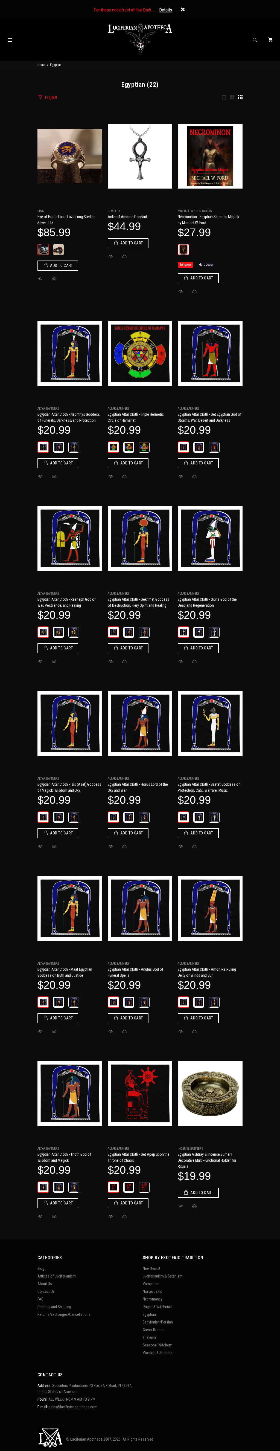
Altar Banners (48, 409)
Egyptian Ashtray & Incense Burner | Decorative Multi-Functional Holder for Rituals (207, 1160)
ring (40, 211)
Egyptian (149, 1314)
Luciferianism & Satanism (162, 1276)
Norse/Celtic (152, 1291)
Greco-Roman (153, 1330)
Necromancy (152, 1299)
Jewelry (114, 211)
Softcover (185, 265)
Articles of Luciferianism (56, 1276)
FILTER (51, 97)
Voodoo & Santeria (157, 1353)
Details (165, 10)
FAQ (40, 1299)
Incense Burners (190, 1149)
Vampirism (151, 1284)
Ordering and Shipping (54, 1307)
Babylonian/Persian (158, 1322)
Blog (40, 1268)
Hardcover (206, 265)
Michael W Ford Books (195, 211)
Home (41, 65)
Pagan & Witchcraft (158, 1307)
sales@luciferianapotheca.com (73, 1407)
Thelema (149, 1337)
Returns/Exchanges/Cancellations (64, 1314)
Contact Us (46, 1291)
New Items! (151, 1268)
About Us (44, 1284)
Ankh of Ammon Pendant (127, 217)
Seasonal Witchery (157, 1345)
